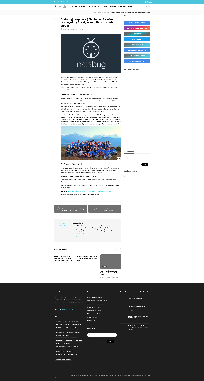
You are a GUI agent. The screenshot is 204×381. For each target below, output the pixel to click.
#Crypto (67, 324)
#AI (65, 321)
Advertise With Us (74, 1)
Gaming (106, 6)
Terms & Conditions (99, 375)
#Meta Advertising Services (62, 335)
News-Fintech (106, 12)
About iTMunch (58, 1)
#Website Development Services (63, 359)
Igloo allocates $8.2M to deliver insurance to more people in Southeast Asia (89, 191)
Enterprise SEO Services (94, 310)
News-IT (64, 207)
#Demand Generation (76, 324)
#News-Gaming (69, 340)
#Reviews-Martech (60, 354)
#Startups (78, 354)
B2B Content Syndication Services (96, 304)
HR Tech (77, 6)
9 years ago (130, 310)
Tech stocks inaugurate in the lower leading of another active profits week (73, 209)
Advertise (78, 375)
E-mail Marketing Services (94, 297)
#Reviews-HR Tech (60, 351)
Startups (99, 6)
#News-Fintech (59, 340)
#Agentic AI (58, 321)
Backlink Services (92, 320)
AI (94, 6)
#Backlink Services (73, 321)
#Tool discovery (65, 357)
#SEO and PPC (70, 354)
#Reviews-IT (70, 351)
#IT (80, 330)
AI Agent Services (92, 317)
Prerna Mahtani (66, 29)
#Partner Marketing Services (63, 346)
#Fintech (74, 327)
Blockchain (113, 6)
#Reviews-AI (59, 348)
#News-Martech (66, 343)
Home (95, 12)
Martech (89, 6)
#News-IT (58, 343)
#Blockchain (59, 324)
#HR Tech (65, 330)
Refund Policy (119, 375)
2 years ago (130, 300)
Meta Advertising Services (94, 307)
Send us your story (87, 375)
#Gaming (58, 330)
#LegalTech (70, 332)
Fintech (83, 6)
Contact (147, 375)
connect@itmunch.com (67, 309)
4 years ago (130, 319)
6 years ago (73, 29)
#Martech (77, 332)
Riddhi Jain (56, 263)
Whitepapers (122, 6)
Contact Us (66, 1)
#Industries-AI (73, 330)
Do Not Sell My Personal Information (134, 375)
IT (72, 6)
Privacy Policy (110, 375)
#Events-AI (58, 327)
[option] (64, 259)
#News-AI (74, 338)
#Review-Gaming (76, 346)
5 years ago (85, 263)
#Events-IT (66, 327)
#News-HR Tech (78, 340)
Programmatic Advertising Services (97, 300)
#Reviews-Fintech (68, 348)
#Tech (57, 357)
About (73, 375)
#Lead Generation (60, 332)
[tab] (142, 292)
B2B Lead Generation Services (95, 314)
